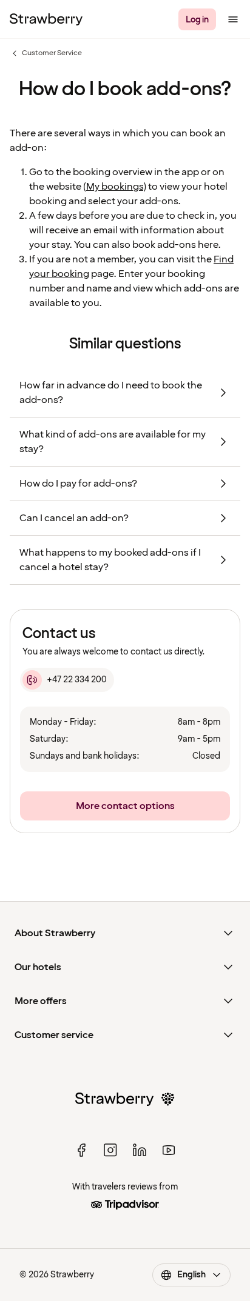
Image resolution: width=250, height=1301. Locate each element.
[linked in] (139, 1150)
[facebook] (81, 1150)
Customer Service (46, 53)
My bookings (114, 186)
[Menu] (233, 19)
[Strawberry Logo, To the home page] (46, 19)
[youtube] (168, 1150)
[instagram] (110, 1150)
